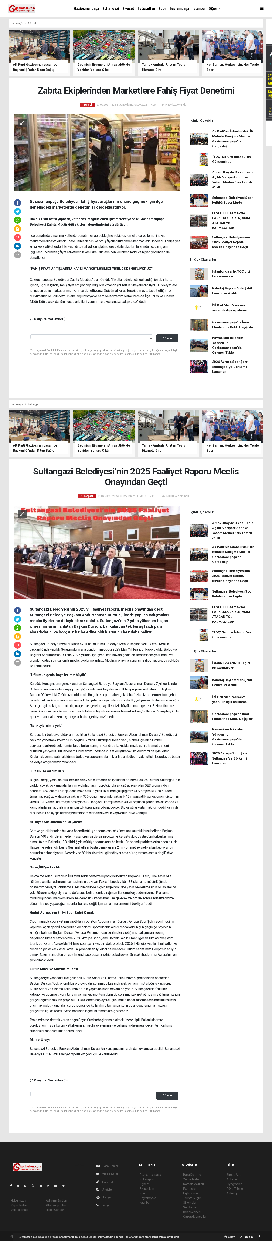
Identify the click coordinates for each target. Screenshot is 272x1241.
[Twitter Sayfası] (20, 1186)
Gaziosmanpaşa (86, 9)
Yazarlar (107, 1181)
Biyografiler (234, 1184)
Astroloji (232, 1193)
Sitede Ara (234, 1174)
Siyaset (128, 9)
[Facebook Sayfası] (12, 1186)
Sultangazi (110, 9)
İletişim (106, 1205)
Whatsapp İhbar (56, 1205)
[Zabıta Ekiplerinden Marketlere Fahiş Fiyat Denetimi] (97, 152)
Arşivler (107, 1189)
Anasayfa (18, 23)
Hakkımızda (18, 1200)
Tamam (247, 1236)
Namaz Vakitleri (193, 1184)
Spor (162, 9)
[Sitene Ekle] (65, 1186)
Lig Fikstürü (190, 1193)
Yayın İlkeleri (19, 1205)
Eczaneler (189, 1188)
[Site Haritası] (57, 1186)
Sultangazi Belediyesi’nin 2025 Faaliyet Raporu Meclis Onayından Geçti (231, 242)
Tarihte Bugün (192, 1198)
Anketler (232, 1179)
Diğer (213, 9)
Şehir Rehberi (192, 1212)
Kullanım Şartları (56, 1200)
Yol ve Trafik (191, 1179)
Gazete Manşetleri (195, 1216)
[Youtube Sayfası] (35, 1186)
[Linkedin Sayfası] (42, 1186)
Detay (231, 1236)
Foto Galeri (110, 1166)
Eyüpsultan (146, 9)
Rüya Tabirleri (235, 1188)
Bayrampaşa (179, 9)
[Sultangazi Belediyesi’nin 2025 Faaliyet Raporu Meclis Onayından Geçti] (97, 552)
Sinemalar (190, 1202)
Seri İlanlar (190, 1207)
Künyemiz (109, 1197)
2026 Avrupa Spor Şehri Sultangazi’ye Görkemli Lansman (230, 367)
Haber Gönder (55, 1210)
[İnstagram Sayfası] (27, 1186)
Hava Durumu (192, 1174)
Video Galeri (110, 1174)
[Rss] (50, 1186)
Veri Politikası (19, 1210)
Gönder (167, 338)
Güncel (32, 23)
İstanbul (199, 9)
